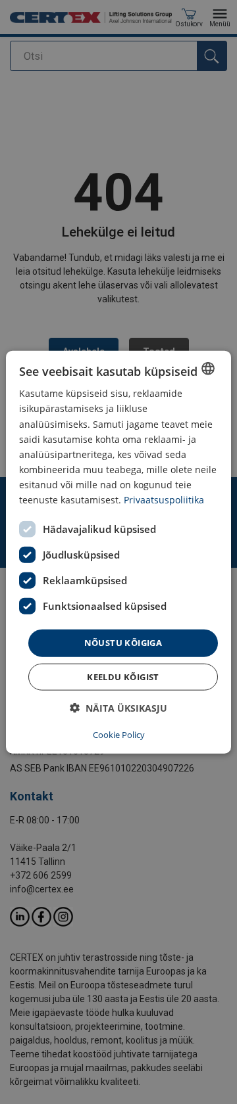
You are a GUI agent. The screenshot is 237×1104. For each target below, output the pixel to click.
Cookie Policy (119, 734)
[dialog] (118, 552)
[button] (118, 707)
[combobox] (208, 368)
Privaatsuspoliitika (164, 500)
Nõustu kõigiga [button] (123, 643)
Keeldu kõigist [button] (123, 676)
